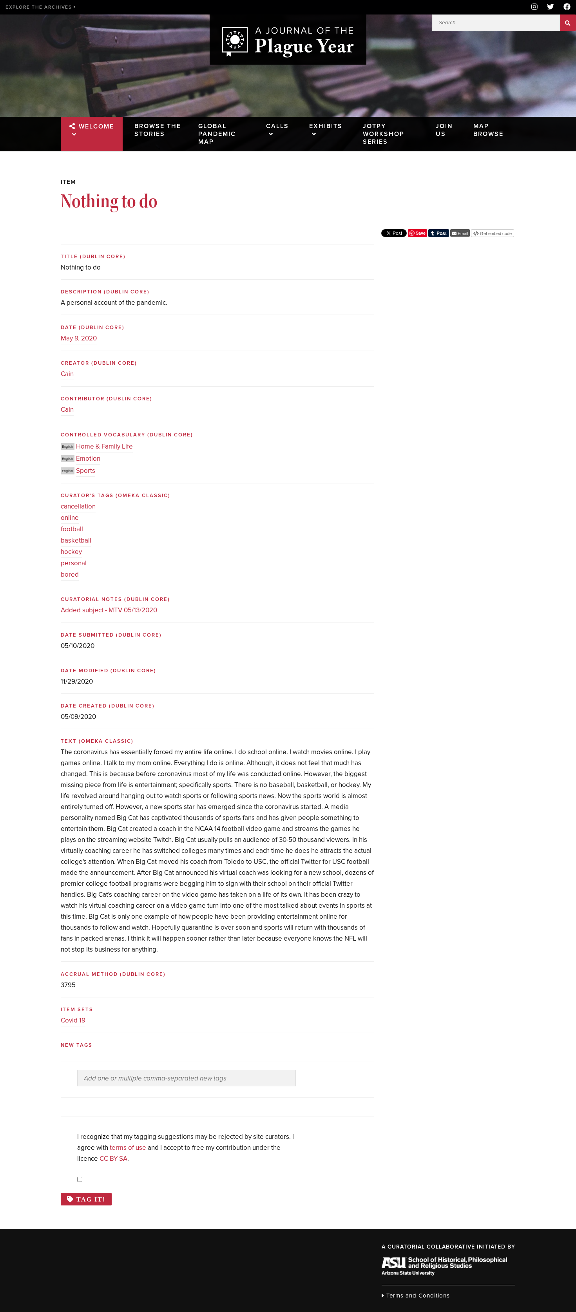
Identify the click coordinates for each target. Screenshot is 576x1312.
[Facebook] (565, 7)
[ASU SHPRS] (444, 1273)
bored (70, 574)
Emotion (88, 458)
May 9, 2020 (79, 338)
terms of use (128, 1148)
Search (568, 22)
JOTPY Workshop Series (383, 134)
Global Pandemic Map (217, 134)
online (70, 518)
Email (462, 233)
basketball (76, 540)
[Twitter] (550, 7)
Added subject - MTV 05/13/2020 (109, 610)
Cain (67, 374)
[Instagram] (534, 7)
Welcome (96, 126)
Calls (277, 126)
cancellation (78, 506)
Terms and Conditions (417, 1295)
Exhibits (325, 126)
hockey (71, 552)
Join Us (444, 130)
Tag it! (90, 1199)
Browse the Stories (157, 130)
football (72, 529)
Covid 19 (73, 1020)
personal (74, 563)
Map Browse (488, 130)
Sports (85, 471)
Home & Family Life (104, 446)
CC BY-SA (113, 1159)
